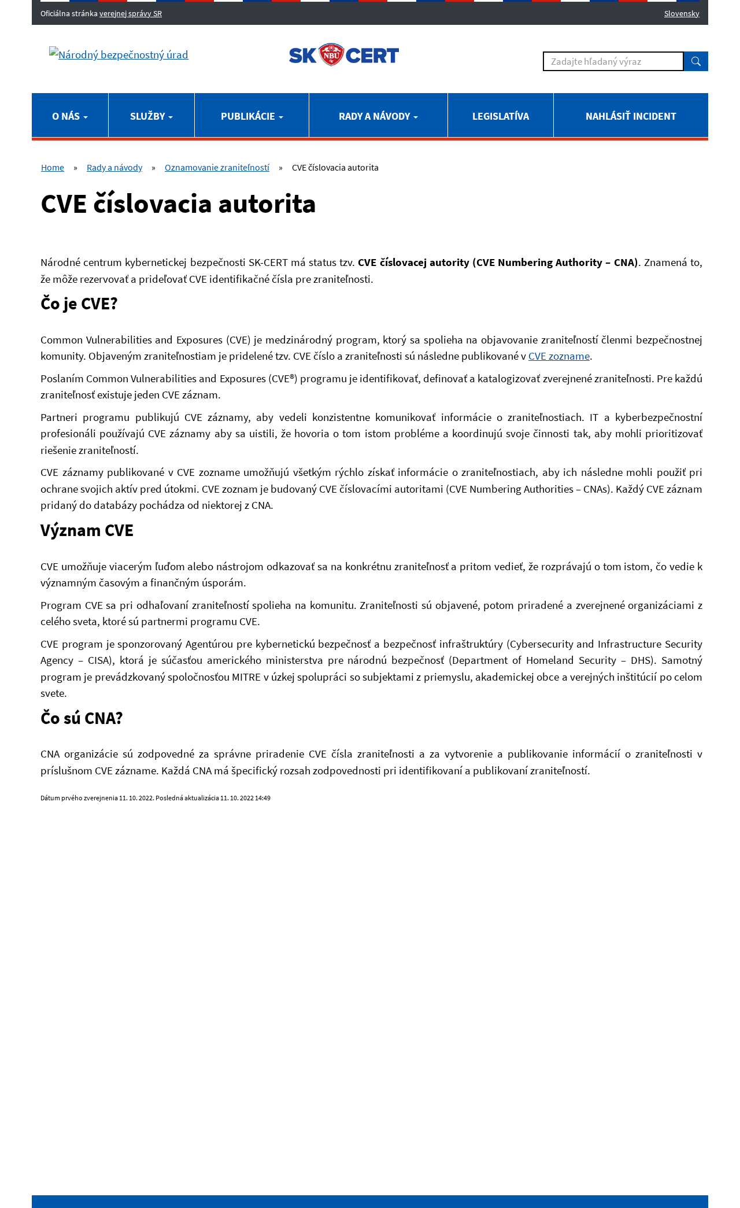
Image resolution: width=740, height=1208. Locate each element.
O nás (67, 116)
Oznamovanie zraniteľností (217, 167)
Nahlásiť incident (631, 116)
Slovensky (682, 13)
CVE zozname (559, 356)
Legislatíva (500, 116)
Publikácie (249, 116)
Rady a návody (375, 116)
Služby (148, 116)
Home (52, 167)
